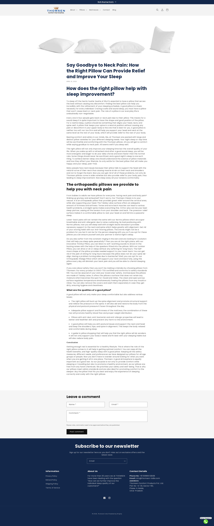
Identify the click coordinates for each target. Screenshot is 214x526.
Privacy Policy (51, 476)
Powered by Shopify (115, 514)
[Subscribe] (124, 461)
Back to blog (108, 382)
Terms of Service (53, 488)
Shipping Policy (52, 484)
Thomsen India (103, 514)
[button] (73, 10)
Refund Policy (51, 480)
